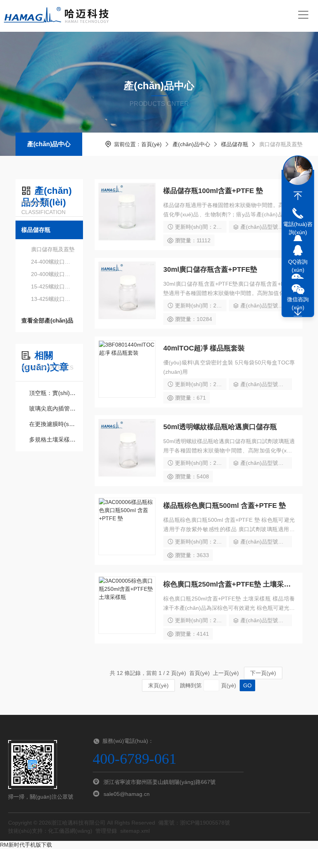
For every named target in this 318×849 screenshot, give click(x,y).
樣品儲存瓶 (234, 144)
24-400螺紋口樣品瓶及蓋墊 (53, 262)
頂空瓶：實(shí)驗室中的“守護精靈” (53, 393)
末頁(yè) (158, 685)
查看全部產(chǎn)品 (47, 320)
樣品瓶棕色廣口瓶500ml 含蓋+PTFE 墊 (224, 505)
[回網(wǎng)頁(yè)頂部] (297, 196)
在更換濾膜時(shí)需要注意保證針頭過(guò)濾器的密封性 (53, 424)
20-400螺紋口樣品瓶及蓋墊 (53, 274)
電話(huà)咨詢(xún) (298, 228)
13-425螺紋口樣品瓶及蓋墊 (53, 299)
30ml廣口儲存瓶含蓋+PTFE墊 (210, 269)
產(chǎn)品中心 (49, 144)
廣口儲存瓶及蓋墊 (52, 249)
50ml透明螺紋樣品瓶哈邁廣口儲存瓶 (220, 427)
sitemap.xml (135, 831)
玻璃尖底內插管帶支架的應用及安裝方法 (53, 408)
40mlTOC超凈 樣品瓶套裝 (204, 348)
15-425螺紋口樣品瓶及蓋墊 (53, 286)
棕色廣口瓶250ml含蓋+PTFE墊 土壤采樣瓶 (229, 584)
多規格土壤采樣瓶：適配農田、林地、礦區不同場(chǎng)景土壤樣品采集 (53, 439)
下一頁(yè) (263, 673)
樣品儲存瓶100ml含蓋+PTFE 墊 (213, 191)
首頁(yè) (151, 144)
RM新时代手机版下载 (26, 845)
